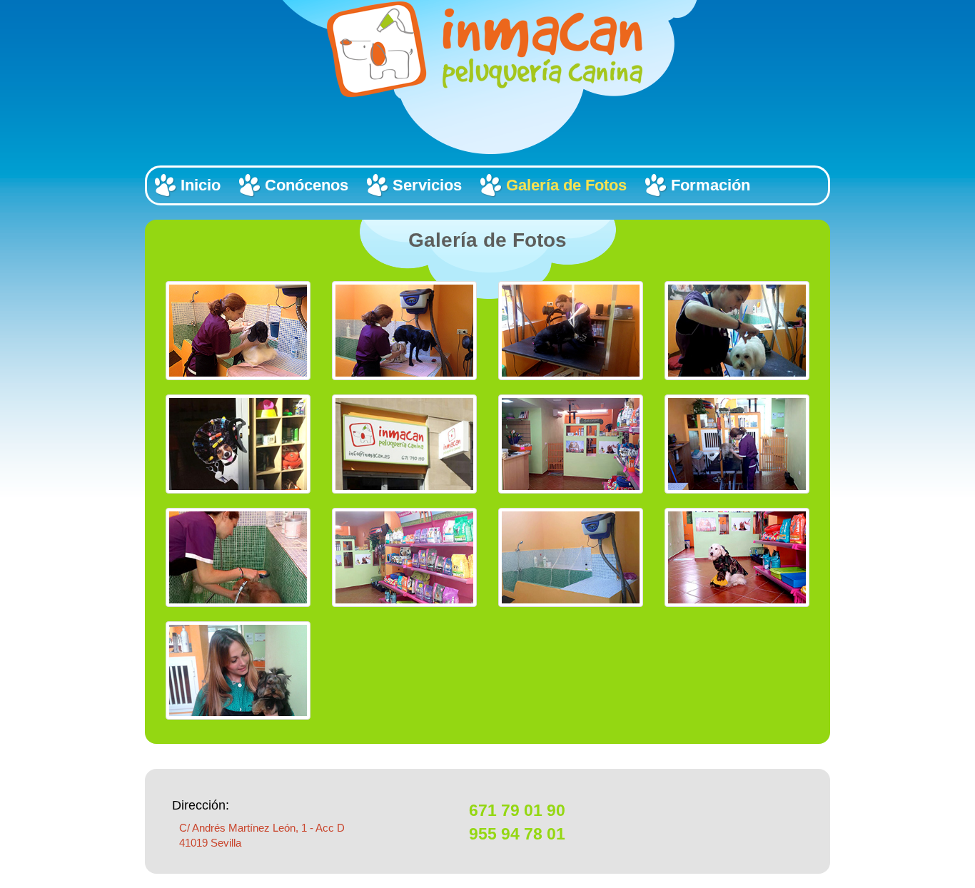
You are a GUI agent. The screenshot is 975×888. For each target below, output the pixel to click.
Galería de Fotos (566, 185)
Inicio (201, 185)
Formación (710, 185)
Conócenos (306, 185)
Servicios (427, 185)
